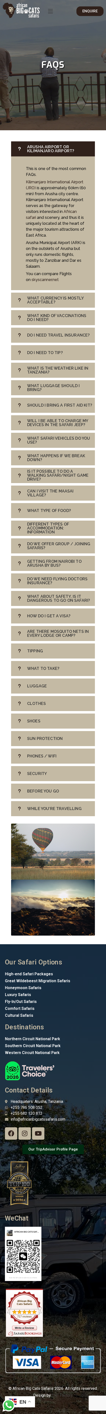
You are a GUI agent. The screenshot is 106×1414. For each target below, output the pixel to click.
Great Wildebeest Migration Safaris (37, 981)
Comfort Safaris (20, 1008)
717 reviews (24, 1316)
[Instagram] (24, 1133)
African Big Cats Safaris (24, 1302)
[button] (50, 11)
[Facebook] (11, 1133)
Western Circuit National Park (32, 1052)
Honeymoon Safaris (23, 987)
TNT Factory (62, 1395)
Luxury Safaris (18, 994)
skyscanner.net (45, 279)
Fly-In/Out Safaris (21, 1001)
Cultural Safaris (19, 1015)
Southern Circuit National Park (33, 1045)
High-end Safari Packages (29, 974)
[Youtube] (38, 1133)
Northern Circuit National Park (32, 1039)
